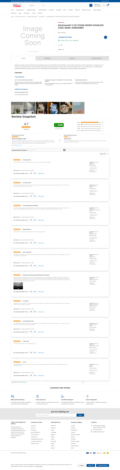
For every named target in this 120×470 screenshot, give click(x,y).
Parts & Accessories (75, 434)
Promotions (33, 430)
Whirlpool (53, 428)
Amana (52, 439)
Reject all (90, 465)
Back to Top (23, 382)
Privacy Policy (34, 437)
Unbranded (53, 432)
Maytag (52, 437)
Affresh (52, 445)
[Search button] (90, 5)
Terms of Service (35, 434)
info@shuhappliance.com (99, 431)
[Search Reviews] (64, 150)
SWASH (52, 443)
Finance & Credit (34, 443)
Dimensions (72, 58)
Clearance (73, 439)
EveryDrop (53, 441)
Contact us (33, 425)
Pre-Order (73, 443)
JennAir (52, 430)
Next (83, 382)
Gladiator (53, 434)
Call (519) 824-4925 (97, 429)
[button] (18, 285)
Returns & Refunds (35, 432)
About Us (33, 428)
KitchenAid (53, 425)
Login (95, 6)
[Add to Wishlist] (105, 37)
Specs (48, 58)
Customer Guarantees (36, 441)
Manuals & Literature (97, 58)
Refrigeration (74, 430)
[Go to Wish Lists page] (104, 5)
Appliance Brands (31, 9)
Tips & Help (26, 13)
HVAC (72, 448)
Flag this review (41, 173)
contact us (67, 40)
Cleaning (73, 428)
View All (52, 448)
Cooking (73, 425)
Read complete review (16, 145)
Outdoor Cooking (86, 9)
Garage (72, 437)
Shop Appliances (20, 9)
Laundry (73, 432)
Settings (81, 465)
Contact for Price (65, 37)
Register (99, 6)
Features (23, 58)
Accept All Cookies (102, 465)
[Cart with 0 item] (107, 5)
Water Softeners (75, 445)
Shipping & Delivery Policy (37, 439)
